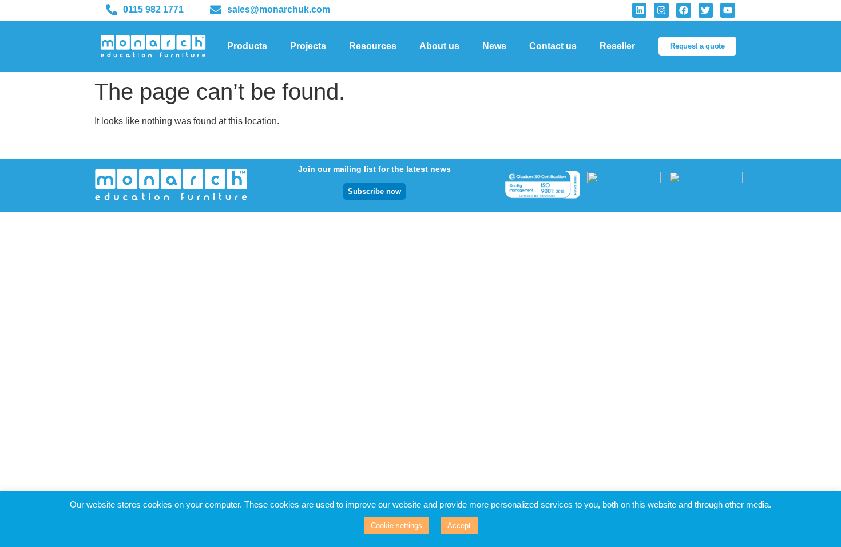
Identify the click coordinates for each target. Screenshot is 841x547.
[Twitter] (706, 10)
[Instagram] (661, 10)
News (494, 46)
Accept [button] (459, 525)
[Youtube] (727, 10)
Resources (372, 46)
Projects (308, 46)
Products (247, 46)
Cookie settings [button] (396, 525)
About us (439, 46)
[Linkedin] (639, 10)
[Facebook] (683, 10)
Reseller (617, 46)
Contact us (553, 46)
